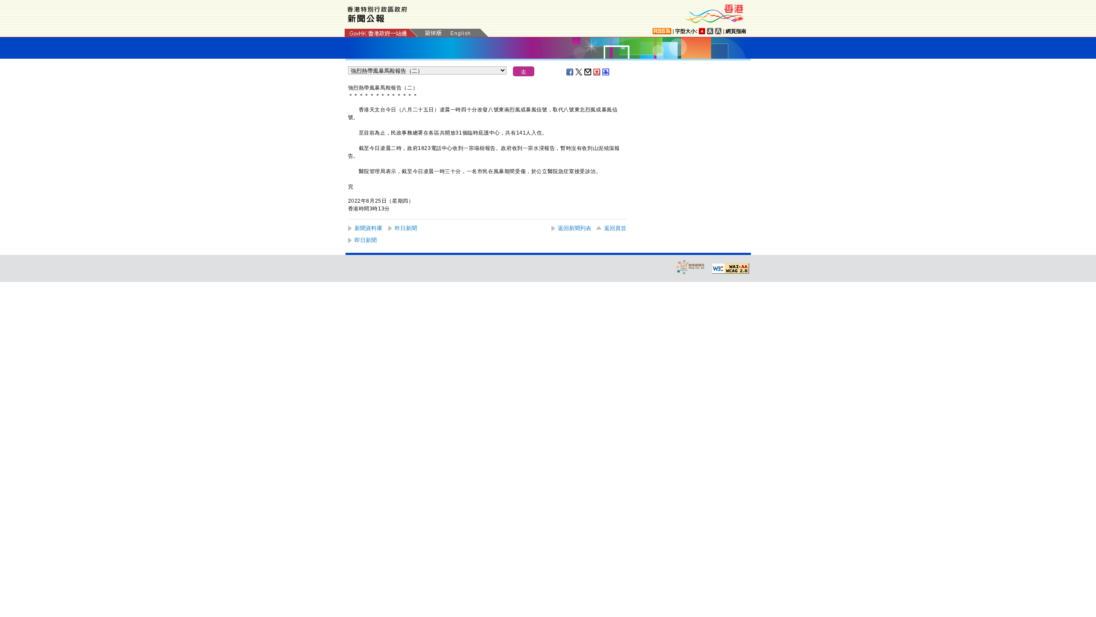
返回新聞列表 (574, 228)
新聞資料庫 (368, 228)
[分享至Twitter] (579, 72)
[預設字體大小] (702, 31)
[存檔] (597, 72)
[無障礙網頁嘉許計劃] (690, 266)
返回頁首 (615, 228)
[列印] (606, 72)
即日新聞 (365, 240)
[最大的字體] (718, 31)
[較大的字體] (710, 31)
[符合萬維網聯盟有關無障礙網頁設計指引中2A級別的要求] (730, 268)
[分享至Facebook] (570, 72)
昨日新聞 (406, 228)
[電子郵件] (588, 72)
